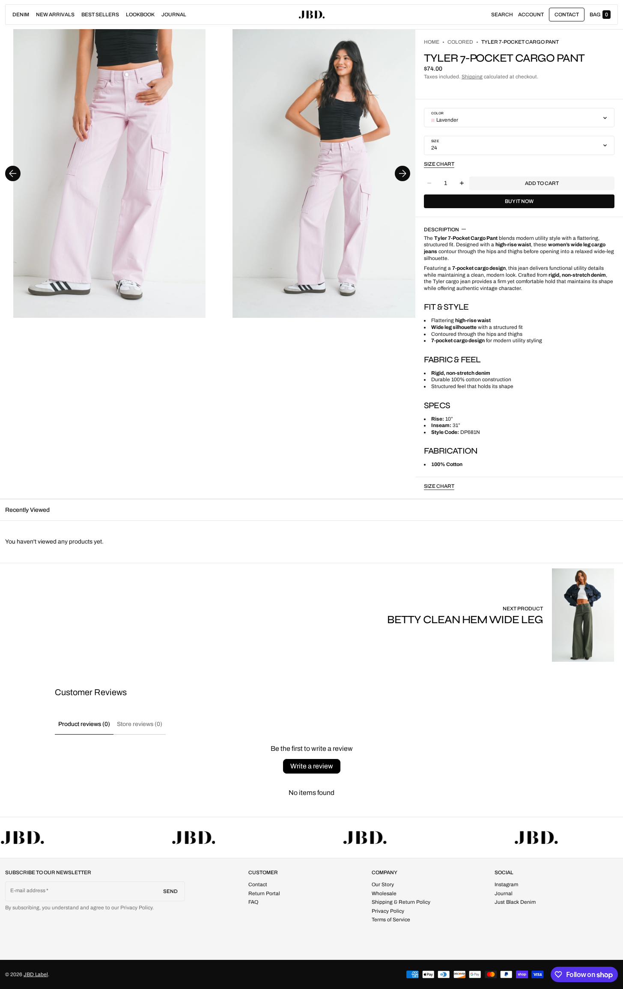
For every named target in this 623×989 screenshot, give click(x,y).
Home (431, 42)
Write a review (311, 766)
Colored (460, 42)
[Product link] (502, 614)
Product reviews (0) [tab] (84, 724)
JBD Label (36, 974)
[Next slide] (402, 173)
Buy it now (519, 201)
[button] (502, 14)
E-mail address (28, 890)
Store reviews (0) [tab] (139, 724)
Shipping (472, 77)
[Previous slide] (13, 173)
